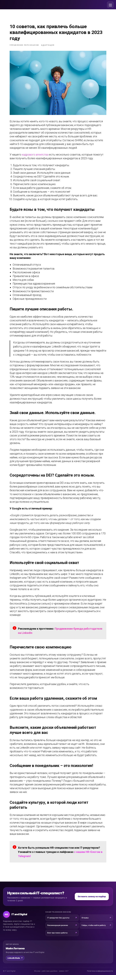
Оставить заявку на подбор (92, 896)
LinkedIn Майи (15, 958)
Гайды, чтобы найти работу (94, 925)
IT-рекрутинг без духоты (58, 918)
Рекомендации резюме (57, 925)
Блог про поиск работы (57, 933)
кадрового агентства (35, 154)
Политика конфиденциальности (100, 971)
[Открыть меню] (110, 5)
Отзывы (85, 918)
